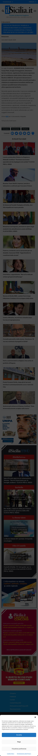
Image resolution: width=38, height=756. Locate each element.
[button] (35, 717)
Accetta (19, 735)
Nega (19, 742)
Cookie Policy (10, 753)
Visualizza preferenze (19, 749)
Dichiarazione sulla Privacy (24, 753)
